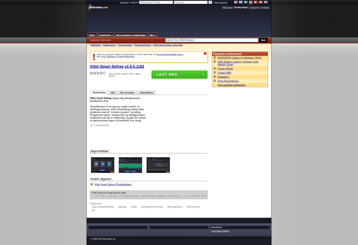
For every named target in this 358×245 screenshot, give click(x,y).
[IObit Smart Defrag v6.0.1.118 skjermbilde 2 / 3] (131, 173)
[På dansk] (255, 2)
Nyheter (265, 7)
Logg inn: (134, 2)
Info (113, 92)
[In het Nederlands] (266, 2)
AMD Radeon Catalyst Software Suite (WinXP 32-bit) (238, 63)
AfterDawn (227, 7)
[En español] (261, 2)
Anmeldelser (146, 92)
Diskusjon (255, 7)
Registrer (124, 2)
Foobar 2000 (224, 72)
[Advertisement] (179, 19)
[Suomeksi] (241, 2)
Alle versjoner (127, 92)
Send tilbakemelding (220, 231)
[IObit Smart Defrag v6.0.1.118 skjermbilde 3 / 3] (159, 173)
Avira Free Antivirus (228, 81)
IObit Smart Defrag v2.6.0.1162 (168, 45)
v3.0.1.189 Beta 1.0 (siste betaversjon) (117, 56)
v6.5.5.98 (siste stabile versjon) (170, 54)
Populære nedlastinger (227, 53)
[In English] (236, 2)
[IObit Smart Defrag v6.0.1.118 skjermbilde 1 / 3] (103, 173)
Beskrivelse (99, 92)
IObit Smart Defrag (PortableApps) (113, 184)
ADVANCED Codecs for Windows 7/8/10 (239, 57)
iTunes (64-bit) (225, 68)
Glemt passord (220, 2)
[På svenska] (246, 2)
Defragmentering (143, 45)
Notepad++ (224, 77)
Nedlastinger (109, 45)
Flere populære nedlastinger (232, 85)
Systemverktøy (125, 45)
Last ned (167, 74)
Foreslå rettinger (102, 125)
